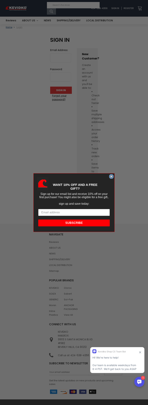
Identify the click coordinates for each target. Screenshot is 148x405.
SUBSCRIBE (74, 222)
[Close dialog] (111, 176)
